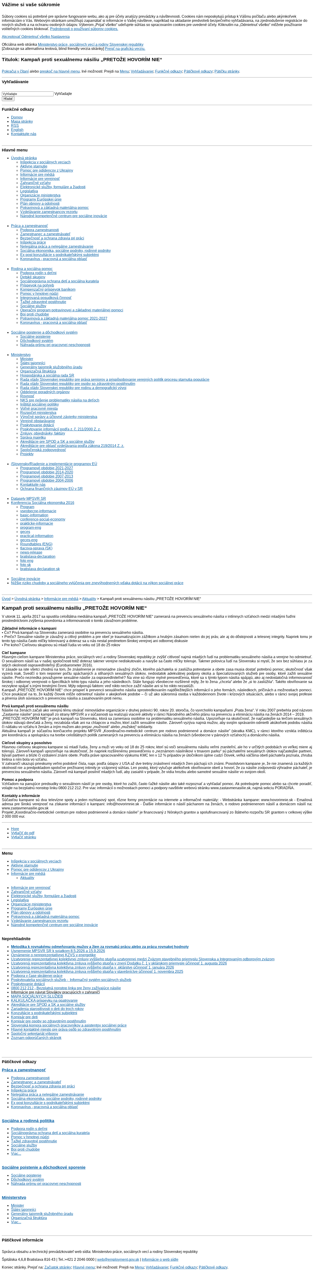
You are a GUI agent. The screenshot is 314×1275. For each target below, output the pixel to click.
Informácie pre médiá (37, 174)
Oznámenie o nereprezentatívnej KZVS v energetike (53, 955)
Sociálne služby (33, 306)
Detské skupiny (32, 277)
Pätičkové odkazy (198, 71)
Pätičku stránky (226, 71)
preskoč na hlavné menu (60, 71)
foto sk (25, 565)
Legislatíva (29, 191)
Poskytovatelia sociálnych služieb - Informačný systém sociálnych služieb (71, 980)
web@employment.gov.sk (118, 1259)
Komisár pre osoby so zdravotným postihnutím (48, 1021)
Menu (124, 71)
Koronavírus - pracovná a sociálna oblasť (53, 259)
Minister (26, 359)
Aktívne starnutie (33, 166)
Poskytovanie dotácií (37, 425)
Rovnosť (27, 396)
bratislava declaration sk (40, 569)
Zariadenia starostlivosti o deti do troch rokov (47, 1009)
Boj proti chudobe (34, 314)
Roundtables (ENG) (36, 544)
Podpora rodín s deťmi (38, 273)
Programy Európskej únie (41, 199)
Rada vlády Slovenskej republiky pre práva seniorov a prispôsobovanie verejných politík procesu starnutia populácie (114, 379)
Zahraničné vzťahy (35, 183)
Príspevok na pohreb (37, 285)
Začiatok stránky (57, 1267)
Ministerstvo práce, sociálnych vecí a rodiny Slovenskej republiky (90, 44)
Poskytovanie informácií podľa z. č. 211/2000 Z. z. (60, 429)
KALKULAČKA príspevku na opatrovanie (44, 1000)
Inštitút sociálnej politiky (39, 404)
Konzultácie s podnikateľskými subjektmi (44, 1013)
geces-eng (28, 540)
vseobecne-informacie (38, 511)
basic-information (34, 515)
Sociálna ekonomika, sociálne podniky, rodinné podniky (65, 251)
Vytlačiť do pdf (22, 833)
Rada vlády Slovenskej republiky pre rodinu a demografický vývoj (73, 388)
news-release (31, 552)
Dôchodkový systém (36, 341)
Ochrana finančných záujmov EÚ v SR (51, 489)
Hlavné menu (84, 1267)
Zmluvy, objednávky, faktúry (42, 433)
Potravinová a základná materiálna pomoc (54, 208)
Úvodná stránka (24, 158)
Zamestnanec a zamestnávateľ (45, 234)
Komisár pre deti (24, 1017)
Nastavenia (60, 37)
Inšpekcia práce (33, 242)
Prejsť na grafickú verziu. (125, 49)
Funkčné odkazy (168, 71)
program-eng (30, 527)
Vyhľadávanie (142, 71)
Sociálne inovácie (25, 579)
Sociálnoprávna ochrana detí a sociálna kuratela (59, 281)
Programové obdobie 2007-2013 (46, 476)
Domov (17, 117)
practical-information (36, 536)
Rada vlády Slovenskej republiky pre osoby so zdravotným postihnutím (77, 384)
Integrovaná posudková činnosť (45, 298)
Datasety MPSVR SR (28, 499)
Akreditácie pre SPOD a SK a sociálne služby (57, 442)
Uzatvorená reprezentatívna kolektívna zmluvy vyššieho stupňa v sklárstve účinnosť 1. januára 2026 (92, 967)
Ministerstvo (21, 355)
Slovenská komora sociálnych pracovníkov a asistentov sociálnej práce (69, 1025)
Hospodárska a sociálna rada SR (47, 375)
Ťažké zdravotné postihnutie (43, 302)
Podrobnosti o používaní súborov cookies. (84, 29)
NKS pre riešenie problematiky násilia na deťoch (59, 400)
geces (25, 532)
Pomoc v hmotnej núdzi (39, 294)
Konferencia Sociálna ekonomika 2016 (42, 503)
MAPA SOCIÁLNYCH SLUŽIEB (37, 996)
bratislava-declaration (37, 556)
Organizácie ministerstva (40, 195)
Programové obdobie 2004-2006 (46, 480)
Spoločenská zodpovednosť (43, 450)
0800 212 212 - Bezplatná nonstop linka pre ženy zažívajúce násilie (66, 988)
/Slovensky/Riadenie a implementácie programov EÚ (54, 464)
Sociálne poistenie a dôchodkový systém (44, 332)
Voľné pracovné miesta (39, 408)
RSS (15, 126)
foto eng (26, 561)
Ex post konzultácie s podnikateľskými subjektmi (59, 255)
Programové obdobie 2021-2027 (46, 468)
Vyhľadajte (63, 94)
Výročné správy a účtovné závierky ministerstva (58, 417)
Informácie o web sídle (160, 1259)
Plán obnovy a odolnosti (40, 203)
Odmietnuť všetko (36, 37)
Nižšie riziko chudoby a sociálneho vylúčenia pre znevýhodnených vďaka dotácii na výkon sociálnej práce (97, 583)
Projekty (27, 454)
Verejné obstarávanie (37, 421)
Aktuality (89, 599)
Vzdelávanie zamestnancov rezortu (48, 212)
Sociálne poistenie (35, 337)
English (17, 130)
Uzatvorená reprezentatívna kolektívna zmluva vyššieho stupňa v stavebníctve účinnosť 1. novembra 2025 (97, 971)
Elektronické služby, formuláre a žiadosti (53, 187)
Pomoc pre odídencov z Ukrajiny (46, 170)
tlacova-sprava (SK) (36, 548)
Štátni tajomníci (32, 363)
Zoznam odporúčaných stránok (36, 1038)
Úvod (6, 599)
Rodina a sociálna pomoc (32, 269)
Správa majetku (33, 437)
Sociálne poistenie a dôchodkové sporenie (44, 1167)
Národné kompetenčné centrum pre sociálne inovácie (63, 216)
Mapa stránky (22, 121)
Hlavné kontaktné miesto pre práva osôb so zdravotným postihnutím (66, 1029)
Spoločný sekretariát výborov (34, 1034)
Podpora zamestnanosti (39, 230)
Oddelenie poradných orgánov (45, 392)
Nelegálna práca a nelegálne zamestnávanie (56, 246)
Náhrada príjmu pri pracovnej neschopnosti (55, 345)
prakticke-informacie (36, 523)
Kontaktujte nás (23, 134)
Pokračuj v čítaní (15, 71)
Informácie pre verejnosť (40, 179)
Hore (15, 829)
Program (27, 507)
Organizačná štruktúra (38, 371)
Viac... (16, 1153)
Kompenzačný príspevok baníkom (47, 289)
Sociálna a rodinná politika (28, 1120)
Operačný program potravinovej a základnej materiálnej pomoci (71, 310)
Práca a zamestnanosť (29, 226)
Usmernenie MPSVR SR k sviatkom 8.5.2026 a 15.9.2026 (58, 951)
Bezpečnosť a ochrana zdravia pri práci (52, 238)
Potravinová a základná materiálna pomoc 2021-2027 (63, 318)
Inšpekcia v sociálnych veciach (45, 162)
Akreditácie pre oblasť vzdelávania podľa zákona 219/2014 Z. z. (72, 446)
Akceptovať (11, 37)
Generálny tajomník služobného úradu (51, 367)
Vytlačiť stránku (23, 837)
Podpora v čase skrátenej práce (37, 976)
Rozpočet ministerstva (38, 413)
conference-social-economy (42, 519)
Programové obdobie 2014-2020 (46, 472)
